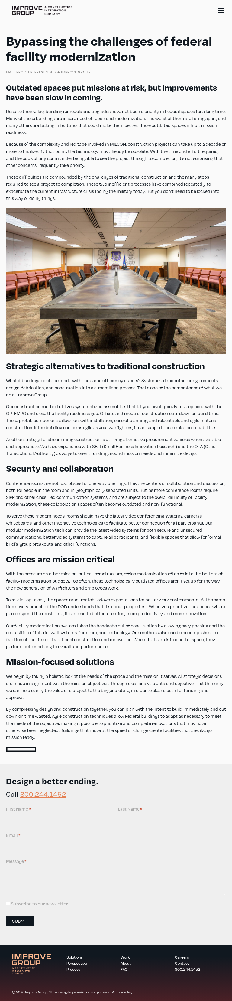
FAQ (124, 969)
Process (73, 969)
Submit (20, 921)
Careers (182, 957)
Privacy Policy (122, 992)
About (126, 963)
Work (125, 957)
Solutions (74, 957)
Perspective (76, 963)
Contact (182, 963)
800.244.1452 (43, 793)
